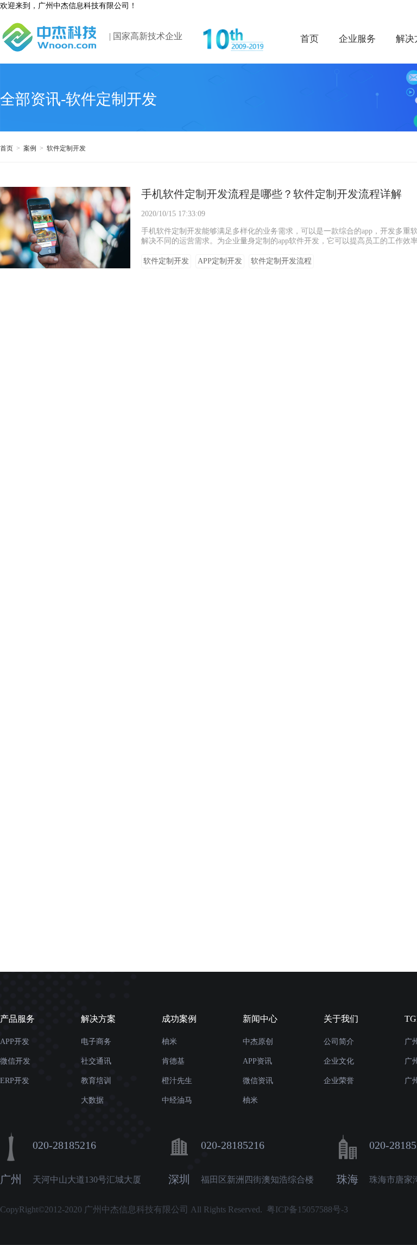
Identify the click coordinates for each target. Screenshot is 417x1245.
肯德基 (173, 1061)
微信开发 (15, 1061)
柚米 (169, 1042)
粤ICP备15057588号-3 (307, 1209)
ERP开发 (14, 1081)
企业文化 (339, 1061)
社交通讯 (96, 1061)
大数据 (92, 1100)
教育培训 (96, 1081)
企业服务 (357, 39)
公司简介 (339, 1042)
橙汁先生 (177, 1081)
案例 (30, 148)
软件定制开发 (67, 148)
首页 (309, 39)
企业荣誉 (339, 1081)
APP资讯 (257, 1061)
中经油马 (177, 1100)
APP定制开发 (220, 261)
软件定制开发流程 (281, 261)
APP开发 (14, 1042)
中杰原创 (258, 1042)
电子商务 (96, 1042)
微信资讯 (258, 1081)
